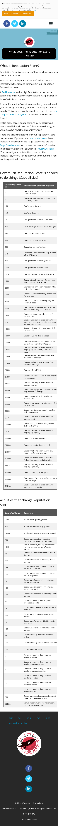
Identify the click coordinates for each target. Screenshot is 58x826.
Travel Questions (45, 148)
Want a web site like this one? (19, 723)
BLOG (48, 718)
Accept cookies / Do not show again (18, 13)
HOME (10, 718)
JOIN (29, 718)
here (34, 10)
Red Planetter (9, 92)
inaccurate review (38, 138)
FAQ (38, 718)
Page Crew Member (10, 145)
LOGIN (19, 718)
